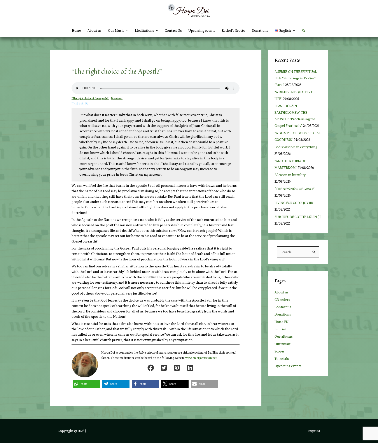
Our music (282, 344)
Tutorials (282, 359)
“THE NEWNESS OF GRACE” (296, 189)
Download (116, 98)
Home (76, 31)
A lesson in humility (291, 175)
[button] (284, 30)
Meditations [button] (144, 31)
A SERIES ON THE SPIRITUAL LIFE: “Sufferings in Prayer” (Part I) (296, 78)
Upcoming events (201, 31)
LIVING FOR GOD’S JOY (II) (294, 203)
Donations (260, 31)
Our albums (284, 336)
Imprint (281, 329)
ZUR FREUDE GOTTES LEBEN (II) (298, 217)
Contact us (283, 307)
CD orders (282, 300)
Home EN (282, 322)
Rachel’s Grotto (233, 31)
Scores (280, 351)
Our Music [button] (116, 31)
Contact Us (173, 31)
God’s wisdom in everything (296, 147)
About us (95, 31)
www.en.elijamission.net (201, 357)
